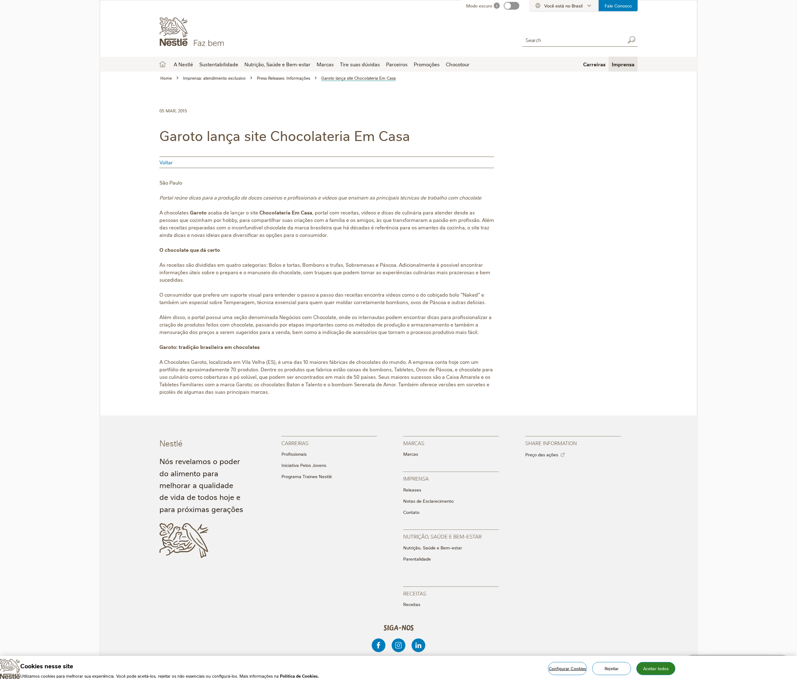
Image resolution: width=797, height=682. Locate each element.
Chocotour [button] (457, 64)
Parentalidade (417, 559)
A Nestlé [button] (183, 64)
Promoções (427, 64)
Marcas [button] (325, 64)
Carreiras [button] (594, 64)
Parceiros (397, 64)
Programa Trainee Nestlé (306, 476)
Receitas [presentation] (414, 593)
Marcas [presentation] (413, 442)
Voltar (166, 162)
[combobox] (572, 39)
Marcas (410, 454)
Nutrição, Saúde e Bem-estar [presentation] (442, 536)
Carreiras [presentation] (295, 442)
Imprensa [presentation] (416, 478)
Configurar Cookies (567, 668)
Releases (412, 489)
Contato (411, 512)
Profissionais (294, 454)
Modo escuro (479, 5)
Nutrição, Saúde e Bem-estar (432, 547)
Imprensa (623, 64)
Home (162, 64)
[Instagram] (398, 645)
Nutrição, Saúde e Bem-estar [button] (277, 64)
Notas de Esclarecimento (428, 501)
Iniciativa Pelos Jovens (303, 465)
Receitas (411, 604)
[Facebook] (378, 645)
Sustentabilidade (218, 64)
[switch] (511, 6)
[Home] (215, 32)
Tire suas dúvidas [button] (360, 64)
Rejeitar (612, 668)
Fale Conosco (618, 5)
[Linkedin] (418, 645)
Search (631, 40)
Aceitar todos (656, 668)
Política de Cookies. (299, 675)
